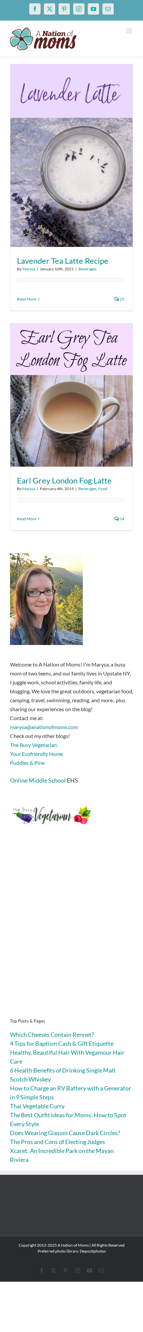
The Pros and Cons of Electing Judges (57, 1141)
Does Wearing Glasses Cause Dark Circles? (65, 1132)
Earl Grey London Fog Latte (64, 480)
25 (121, 299)
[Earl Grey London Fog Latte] (71, 395)
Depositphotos (93, 1251)
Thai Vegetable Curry (37, 1106)
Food (102, 488)
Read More (26, 299)
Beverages (87, 268)
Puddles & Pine (27, 762)
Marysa (28, 268)
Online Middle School (38, 780)
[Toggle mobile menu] (129, 30)
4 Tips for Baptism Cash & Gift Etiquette (61, 1043)
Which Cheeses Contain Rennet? (52, 1034)
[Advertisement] (71, 932)
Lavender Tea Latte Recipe (62, 260)
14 (121, 518)
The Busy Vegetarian (33, 745)
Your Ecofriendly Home (36, 754)
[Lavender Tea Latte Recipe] (71, 155)
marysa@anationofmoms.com (44, 727)
